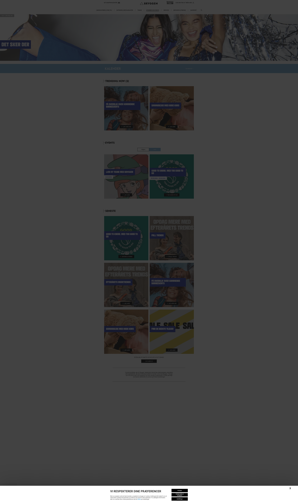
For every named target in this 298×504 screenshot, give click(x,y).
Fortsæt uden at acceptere (180, 494)
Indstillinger (180, 499)
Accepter (179, 490)
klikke (139, 499)
